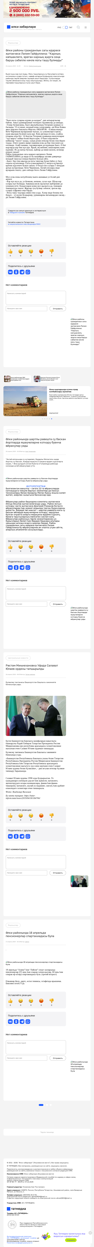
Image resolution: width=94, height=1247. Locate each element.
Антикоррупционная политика (19, 1236)
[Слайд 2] (44, 418)
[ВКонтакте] (10, 272)
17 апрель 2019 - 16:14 (13, 941)
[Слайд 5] (51, 418)
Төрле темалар (47, 1132)
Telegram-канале (17, 212)
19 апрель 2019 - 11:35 (13, 66)
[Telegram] (22, 272)
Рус (59, 27)
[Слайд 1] (42, 418)
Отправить (58, 308)
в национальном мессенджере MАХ (24, 224)
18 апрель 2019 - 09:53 (13, 674)
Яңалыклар (13, 43)
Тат (70, 27)
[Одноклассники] (16, 272)
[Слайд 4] (49, 418)
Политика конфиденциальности (19, 1243)
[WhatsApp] (28, 272)
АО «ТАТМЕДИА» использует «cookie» (22, 1238)
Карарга (71, 1240)
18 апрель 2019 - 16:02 (13, 451)
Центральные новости (18, 658)
